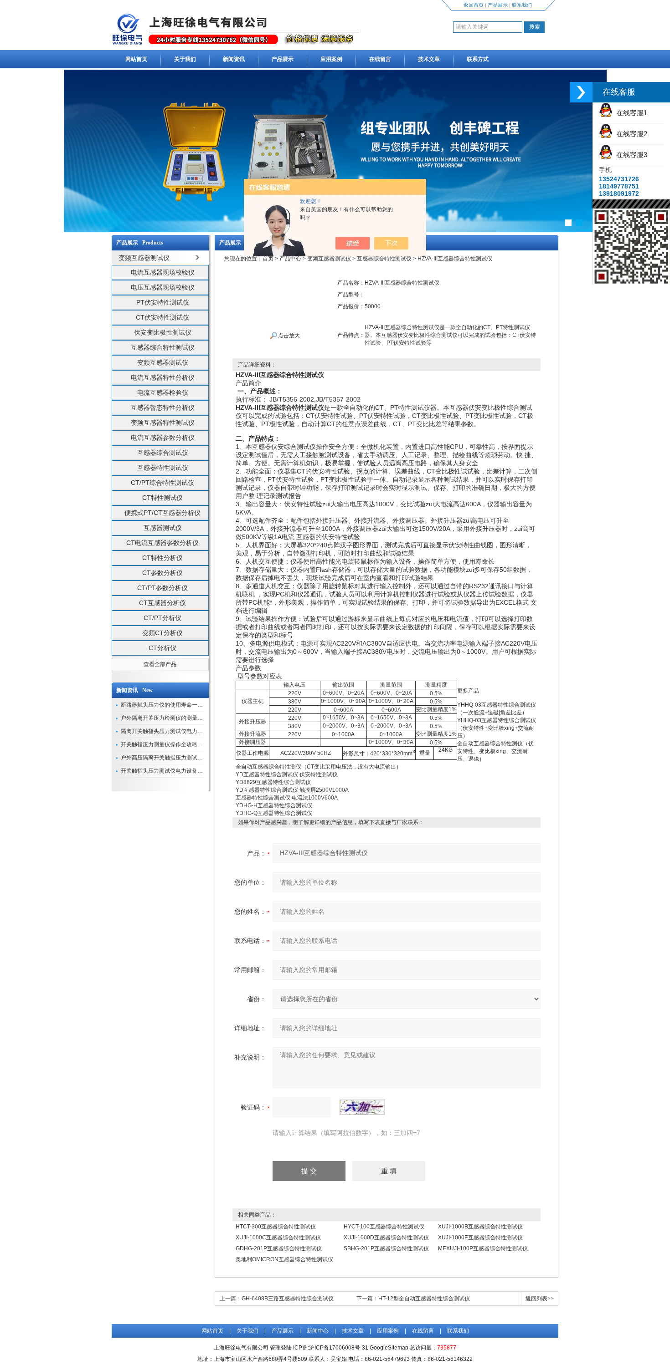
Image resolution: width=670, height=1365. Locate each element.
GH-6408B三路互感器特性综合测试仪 (288, 1298)
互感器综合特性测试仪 (163, 347)
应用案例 (331, 59)
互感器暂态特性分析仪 (163, 407)
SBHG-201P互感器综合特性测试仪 (386, 1248)
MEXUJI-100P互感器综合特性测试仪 (483, 1248)
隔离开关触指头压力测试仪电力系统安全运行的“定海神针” (191, 731)
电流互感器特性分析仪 (163, 377)
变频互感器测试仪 (162, 362)
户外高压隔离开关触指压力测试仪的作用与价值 (178, 757)
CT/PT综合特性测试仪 (162, 482)
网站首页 (136, 59)
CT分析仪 (162, 648)
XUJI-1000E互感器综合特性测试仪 (480, 1237)
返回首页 (474, 5)
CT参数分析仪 (162, 572)
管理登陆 (281, 1348)
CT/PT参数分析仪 (162, 587)
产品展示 (498, 5)
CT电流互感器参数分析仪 (162, 542)
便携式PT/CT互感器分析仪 (162, 512)
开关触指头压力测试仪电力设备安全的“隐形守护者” (183, 771)
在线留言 (380, 59)
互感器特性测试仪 (162, 467)
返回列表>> (540, 1298)
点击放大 (288, 335)
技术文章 (429, 59)
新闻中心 (318, 1331)
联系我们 (522, 5)
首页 (268, 258)
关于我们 (185, 59)
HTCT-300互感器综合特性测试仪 (276, 1226)
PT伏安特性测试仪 (162, 302)
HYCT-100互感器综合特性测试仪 (384, 1226)
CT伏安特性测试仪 (162, 317)
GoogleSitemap (389, 1348)
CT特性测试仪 (162, 497)
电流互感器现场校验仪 (163, 272)
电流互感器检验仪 (162, 392)
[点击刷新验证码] (362, 1107)
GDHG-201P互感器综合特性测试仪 (279, 1248)
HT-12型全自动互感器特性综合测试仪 (424, 1298)
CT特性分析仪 (162, 557)
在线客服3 (630, 154)
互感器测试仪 (163, 527)
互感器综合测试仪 (162, 452)
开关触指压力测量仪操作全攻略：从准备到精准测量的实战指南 (197, 744)
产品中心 (290, 258)
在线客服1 (630, 113)
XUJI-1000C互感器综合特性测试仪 (278, 1237)
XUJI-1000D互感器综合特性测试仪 (386, 1237)
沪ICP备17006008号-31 (338, 1348)
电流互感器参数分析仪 (163, 437)
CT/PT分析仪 (162, 617)
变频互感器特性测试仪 (163, 422)
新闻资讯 (234, 59)
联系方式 (478, 59)
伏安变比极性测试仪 (162, 332)
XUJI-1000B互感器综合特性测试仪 (480, 1226)
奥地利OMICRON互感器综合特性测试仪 (284, 1259)
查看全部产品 (160, 664)
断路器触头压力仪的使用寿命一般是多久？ (173, 705)
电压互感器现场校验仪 (163, 287)
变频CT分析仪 (162, 633)
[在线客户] (581, 92)
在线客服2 (630, 134)
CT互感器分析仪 (162, 602)
